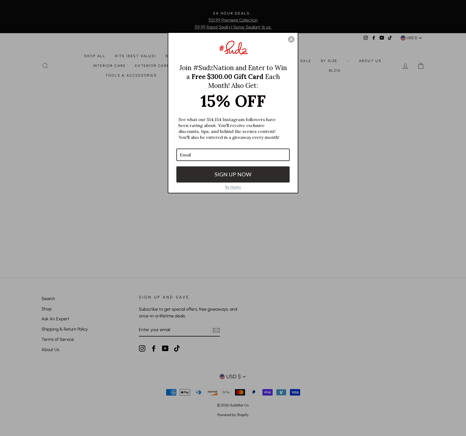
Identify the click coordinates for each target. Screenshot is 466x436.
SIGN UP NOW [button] (233, 174)
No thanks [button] (233, 187)
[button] (291, 39)
